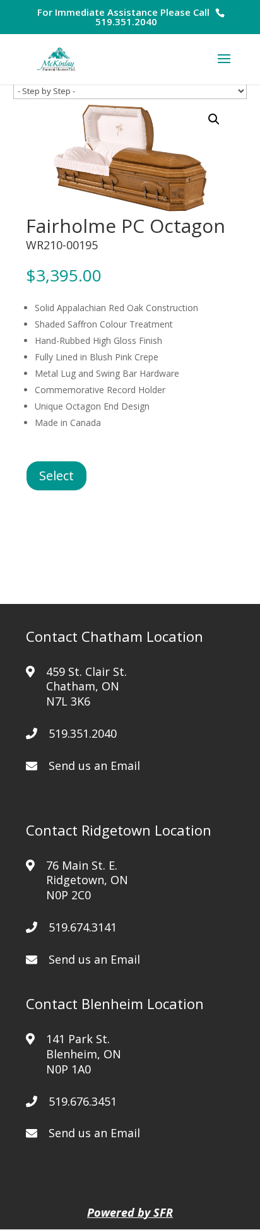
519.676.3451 (83, 1101)
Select (56, 475)
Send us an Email (94, 765)
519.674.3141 (83, 927)
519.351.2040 (126, 21)
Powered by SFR (130, 1212)
